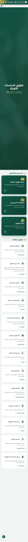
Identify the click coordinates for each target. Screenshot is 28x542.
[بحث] (15, 2)
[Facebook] (8, 2)
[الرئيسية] (25, 2)
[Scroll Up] (3, 536)
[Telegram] (3, 2)
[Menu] (1, 6)
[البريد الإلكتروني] (1, 2)
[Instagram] (6, 2)
